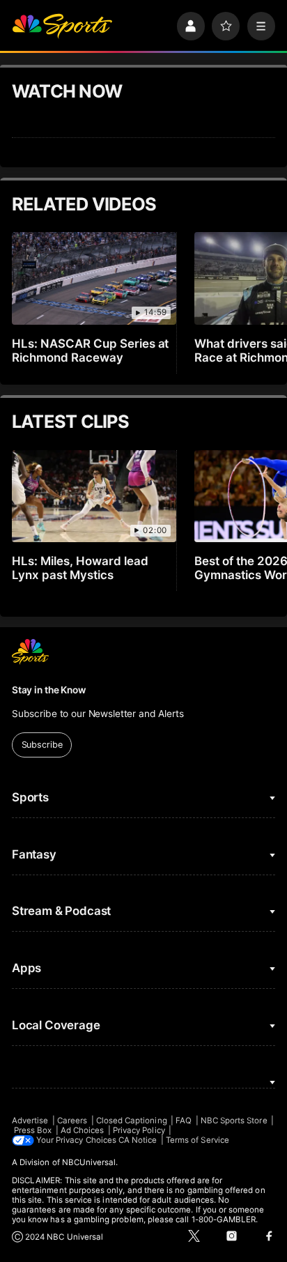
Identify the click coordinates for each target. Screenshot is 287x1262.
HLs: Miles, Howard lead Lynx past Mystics (80, 568)
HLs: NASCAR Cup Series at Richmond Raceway (90, 350)
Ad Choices (82, 1130)
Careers (72, 1120)
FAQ (184, 1120)
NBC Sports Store (234, 1120)
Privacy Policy (139, 1130)
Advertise (30, 1120)
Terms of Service (197, 1140)
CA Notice (137, 1140)
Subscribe (42, 744)
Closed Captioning (131, 1120)
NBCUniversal (89, 1162)
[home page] (62, 26)
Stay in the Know (49, 689)
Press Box (33, 1130)
